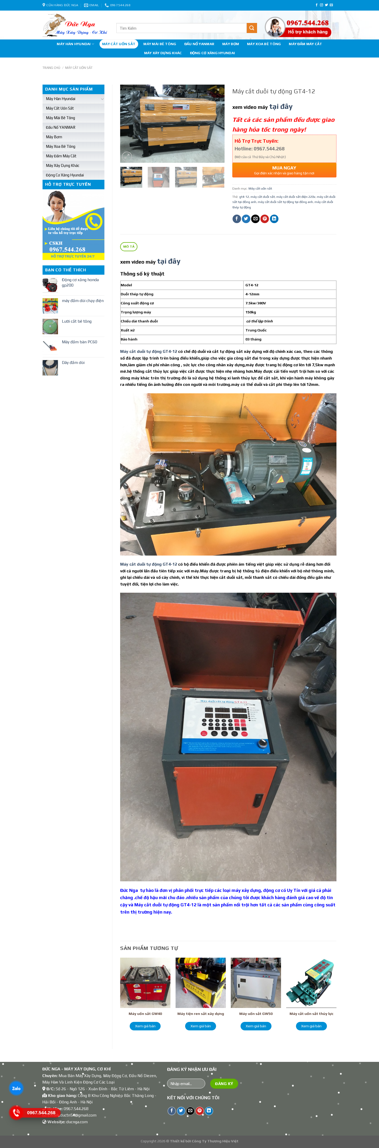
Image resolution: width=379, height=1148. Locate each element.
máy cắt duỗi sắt (263, 197)
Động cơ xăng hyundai (212, 53)
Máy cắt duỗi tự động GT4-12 (148, 351)
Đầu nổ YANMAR (199, 44)
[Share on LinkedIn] (274, 219)
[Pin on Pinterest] (264, 219)
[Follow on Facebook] (316, 5)
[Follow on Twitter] (326, 5)
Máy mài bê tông (159, 44)
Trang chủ (51, 68)
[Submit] (252, 28)
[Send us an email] (331, 5)
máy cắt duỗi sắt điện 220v (295, 197)
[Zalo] (16, 1088)
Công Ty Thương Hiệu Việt (215, 1141)
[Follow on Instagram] (321, 5)
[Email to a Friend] (255, 219)
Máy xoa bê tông (264, 44)
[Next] (215, 124)
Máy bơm (230, 44)
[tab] (128, 246)
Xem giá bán (145, 1026)
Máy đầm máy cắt (305, 44)
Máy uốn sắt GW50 (256, 1014)
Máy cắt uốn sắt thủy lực (311, 1014)
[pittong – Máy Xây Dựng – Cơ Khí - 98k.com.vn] (76, 25)
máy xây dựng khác (163, 53)
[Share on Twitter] (246, 219)
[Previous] (128, 124)
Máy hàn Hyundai (73, 44)
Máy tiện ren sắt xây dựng (200, 1014)
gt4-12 (244, 197)
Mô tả (129, 246)
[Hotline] (16, 1113)
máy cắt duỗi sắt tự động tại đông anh (285, 202)
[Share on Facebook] (237, 219)
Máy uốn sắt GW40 (145, 1014)
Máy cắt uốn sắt (118, 44)
